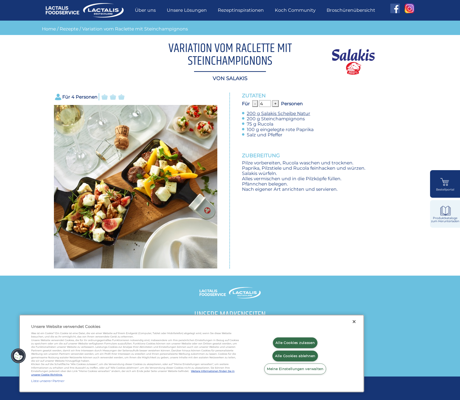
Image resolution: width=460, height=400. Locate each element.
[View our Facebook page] (395, 8)
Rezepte (69, 29)
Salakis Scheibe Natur (278, 113)
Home (49, 29)
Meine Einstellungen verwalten (295, 369)
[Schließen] (354, 321)
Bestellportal (445, 189)
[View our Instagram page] (407, 8)
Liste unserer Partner (47, 381)
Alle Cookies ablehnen (295, 356)
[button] (18, 356)
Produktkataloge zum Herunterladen (445, 219)
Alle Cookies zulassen (295, 343)
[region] (191, 353)
